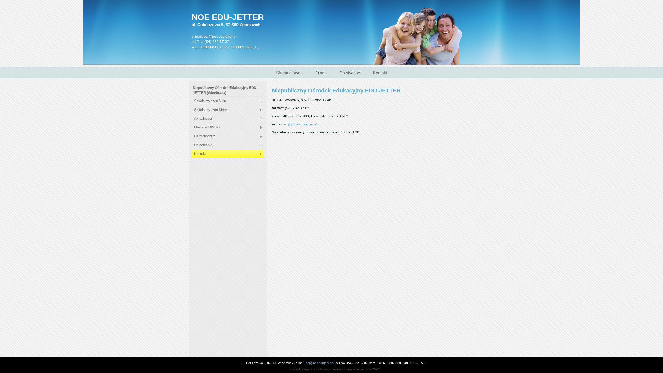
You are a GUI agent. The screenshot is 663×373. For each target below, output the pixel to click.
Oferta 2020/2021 (207, 127)
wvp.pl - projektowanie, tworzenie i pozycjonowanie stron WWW (341, 369)
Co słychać (350, 73)
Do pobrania (203, 145)
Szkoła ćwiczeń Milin (210, 101)
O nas (321, 73)
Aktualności (203, 118)
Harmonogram (204, 136)
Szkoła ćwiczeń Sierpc (211, 110)
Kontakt (380, 73)
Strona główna (289, 73)
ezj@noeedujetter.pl (220, 36)
